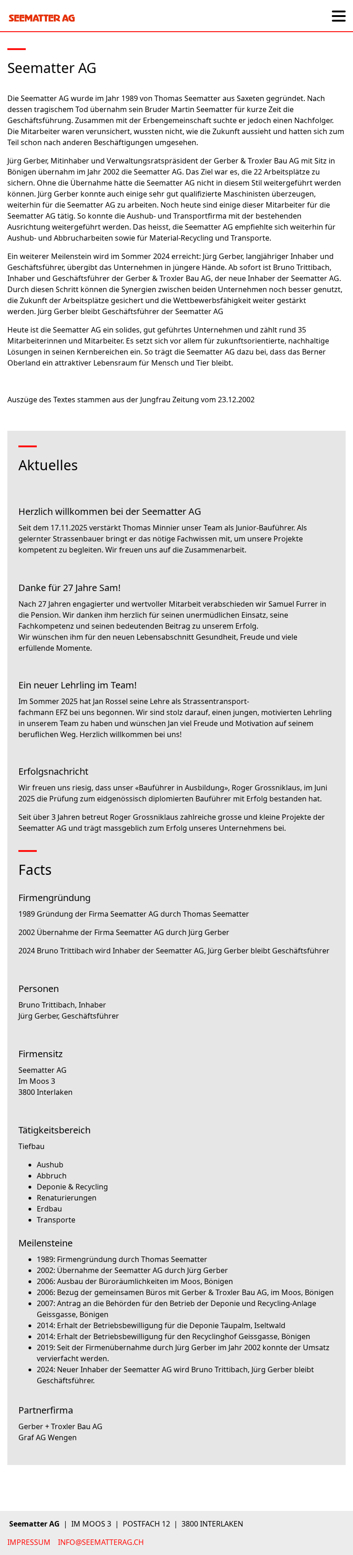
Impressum (29, 1542)
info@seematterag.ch (101, 1542)
